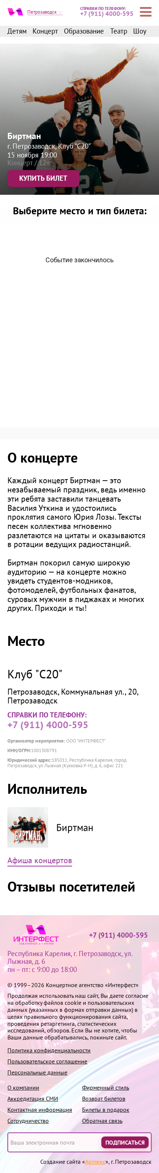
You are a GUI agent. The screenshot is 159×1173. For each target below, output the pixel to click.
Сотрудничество (28, 1120)
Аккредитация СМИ (32, 1098)
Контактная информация (39, 1109)
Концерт (45, 31)
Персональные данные (37, 1072)
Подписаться (125, 1142)
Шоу (139, 31)
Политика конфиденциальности (49, 1050)
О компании (23, 1087)
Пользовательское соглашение (47, 1061)
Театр (118, 31)
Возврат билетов (103, 1098)
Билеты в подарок (105, 1109)
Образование (84, 31)
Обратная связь (102, 1120)
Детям (17, 31)
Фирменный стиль (105, 1087)
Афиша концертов (39, 860)
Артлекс (95, 1161)
